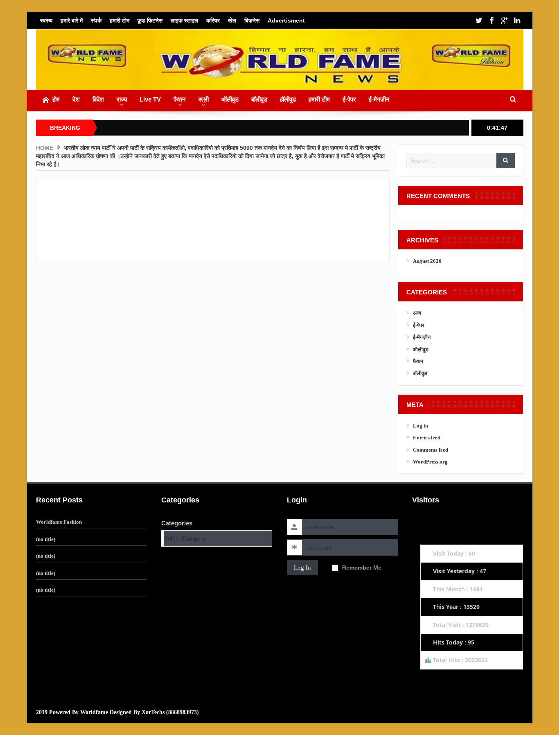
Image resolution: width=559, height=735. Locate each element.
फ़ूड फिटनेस (149, 20)
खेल (232, 20)
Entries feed (426, 437)
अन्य (417, 313)
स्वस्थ (46, 20)
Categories (176, 523)
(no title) (45, 539)
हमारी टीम (119, 20)
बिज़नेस (251, 20)
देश (76, 99)
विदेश (98, 99)
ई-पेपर (349, 99)
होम (56, 99)
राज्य (122, 99)
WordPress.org (430, 462)
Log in (420, 426)
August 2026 (427, 261)
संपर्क (96, 20)
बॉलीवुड (259, 99)
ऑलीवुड (230, 99)
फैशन (180, 99)
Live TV (150, 99)
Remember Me (361, 567)
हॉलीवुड (288, 99)
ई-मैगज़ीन (379, 99)
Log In (302, 567)
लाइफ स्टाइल (184, 20)
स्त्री (203, 99)
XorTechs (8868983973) (170, 712)
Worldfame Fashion (59, 522)
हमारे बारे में (72, 20)
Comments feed (430, 450)
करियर (213, 20)
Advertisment (286, 20)
